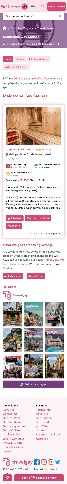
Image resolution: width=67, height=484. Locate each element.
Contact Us (34, 218)
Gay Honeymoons (14, 426)
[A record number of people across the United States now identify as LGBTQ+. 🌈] (12, 366)
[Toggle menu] (3, 6)
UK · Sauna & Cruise (38, 59)
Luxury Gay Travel (14, 438)
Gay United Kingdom (21, 28)
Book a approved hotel (39, 477)
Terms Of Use (11, 430)
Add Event (42, 422)
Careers (41, 430)
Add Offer (42, 426)
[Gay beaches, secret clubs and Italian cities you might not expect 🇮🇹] (33, 314)
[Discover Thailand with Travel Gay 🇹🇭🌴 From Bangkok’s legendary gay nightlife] (12, 340)
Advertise (42, 413)
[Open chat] (43, 6)
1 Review (16, 218)
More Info (14, 226)
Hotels (8, 59)
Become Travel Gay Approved (48, 436)
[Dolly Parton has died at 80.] (54, 314)
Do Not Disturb (12, 443)
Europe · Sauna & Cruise (16, 67)
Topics (7, 451)
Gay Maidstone (46, 28)
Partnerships (44, 409)
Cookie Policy (11, 434)
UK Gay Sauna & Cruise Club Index (35, 78)
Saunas (20, 59)
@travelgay (19, 295)
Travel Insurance (13, 447)
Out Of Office (11, 418)
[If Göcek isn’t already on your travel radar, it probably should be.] (12, 314)
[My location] (7, 477)
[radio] (36, 150)
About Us (8, 409)
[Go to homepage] (13, 6)
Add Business (44, 418)
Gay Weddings (12, 422)
